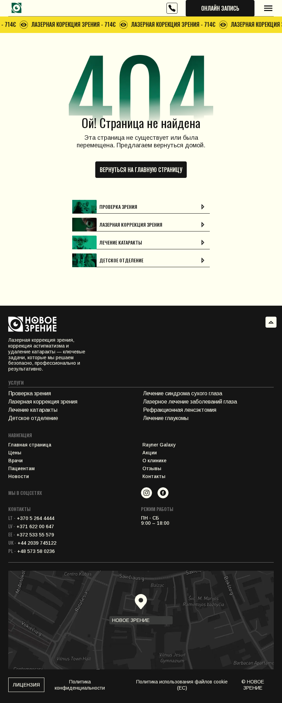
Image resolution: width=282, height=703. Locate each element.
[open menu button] (268, 8)
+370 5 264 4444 (31, 518)
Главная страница (29, 444)
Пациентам (21, 468)
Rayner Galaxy (158, 444)
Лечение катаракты (32, 410)
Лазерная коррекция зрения (42, 402)
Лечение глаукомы (165, 418)
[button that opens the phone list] (171, 8)
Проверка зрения (29, 393)
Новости (18, 476)
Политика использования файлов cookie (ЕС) (182, 685)
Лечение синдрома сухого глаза (182, 393)
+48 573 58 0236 (31, 551)
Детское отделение (33, 418)
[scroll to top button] (270, 322)
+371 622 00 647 (31, 526)
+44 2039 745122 (32, 543)
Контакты (153, 476)
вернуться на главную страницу (141, 170)
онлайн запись (220, 8)
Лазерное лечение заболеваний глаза (190, 402)
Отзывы (151, 468)
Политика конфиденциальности (80, 685)
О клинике (154, 460)
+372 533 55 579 (31, 534)
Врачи (15, 460)
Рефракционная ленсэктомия (179, 410)
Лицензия (26, 685)
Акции (149, 452)
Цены (14, 452)
